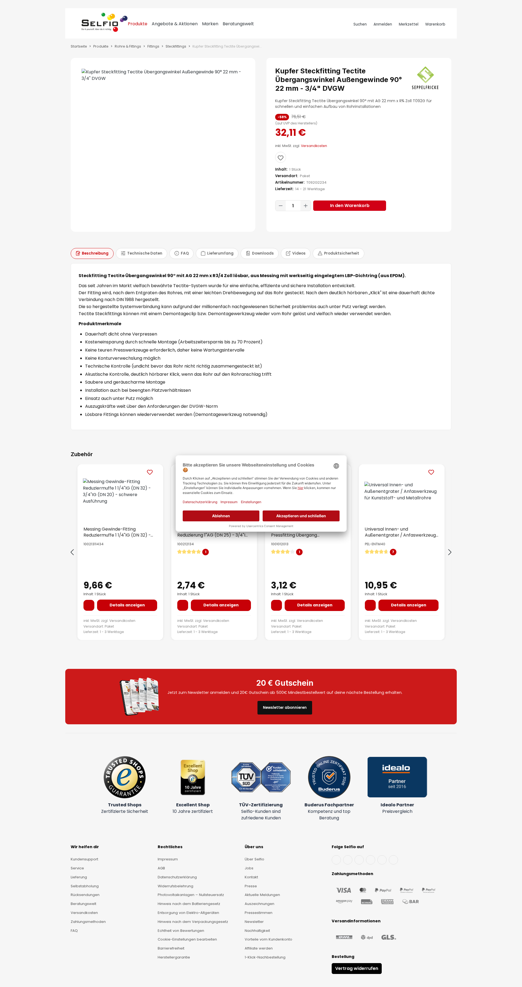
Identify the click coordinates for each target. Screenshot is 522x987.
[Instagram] (359, 859)
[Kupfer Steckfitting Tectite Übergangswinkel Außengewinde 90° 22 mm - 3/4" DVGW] (163, 75)
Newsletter (254, 921)
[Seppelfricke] (426, 78)
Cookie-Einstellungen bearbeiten (187, 939)
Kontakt (251, 877)
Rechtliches (170, 847)
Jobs (249, 868)
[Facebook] (336, 859)
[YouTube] (347, 859)
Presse (251, 886)
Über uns (254, 847)
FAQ (74, 930)
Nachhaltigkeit (257, 930)
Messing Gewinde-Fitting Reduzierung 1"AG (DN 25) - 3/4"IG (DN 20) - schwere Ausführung (213, 532)
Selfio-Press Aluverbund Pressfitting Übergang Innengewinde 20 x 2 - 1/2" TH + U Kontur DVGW (305, 532)
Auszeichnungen (259, 903)
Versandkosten (314, 145)
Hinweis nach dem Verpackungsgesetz (193, 921)
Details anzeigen (127, 605)
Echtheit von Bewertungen (181, 930)
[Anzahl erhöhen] (305, 205)
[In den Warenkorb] (88, 605)
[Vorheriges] (72, 552)
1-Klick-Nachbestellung (265, 957)
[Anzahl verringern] (280, 205)
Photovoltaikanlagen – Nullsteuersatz (191, 894)
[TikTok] (382, 859)
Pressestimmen (258, 912)
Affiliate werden (259, 948)
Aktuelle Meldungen (262, 894)
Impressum (168, 859)
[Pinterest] (393, 859)
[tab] (92, 253)
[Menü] (76, 24)
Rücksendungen (85, 894)
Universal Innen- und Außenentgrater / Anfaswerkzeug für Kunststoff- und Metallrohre (400, 532)
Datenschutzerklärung (177, 877)
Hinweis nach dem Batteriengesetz (189, 903)
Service (77, 868)
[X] (370, 859)
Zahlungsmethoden (88, 921)
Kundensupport (84, 859)
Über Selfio (254, 859)
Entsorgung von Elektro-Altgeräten (188, 912)
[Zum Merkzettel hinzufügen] (280, 157)
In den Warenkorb (349, 205)
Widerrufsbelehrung (175, 886)
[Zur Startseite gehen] (104, 24)
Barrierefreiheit (171, 948)
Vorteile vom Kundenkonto (268, 939)
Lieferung (79, 877)
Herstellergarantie (174, 957)
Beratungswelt (83, 903)
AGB (161, 868)
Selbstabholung (85, 886)
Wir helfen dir (85, 847)
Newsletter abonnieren (285, 707)
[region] (163, 145)
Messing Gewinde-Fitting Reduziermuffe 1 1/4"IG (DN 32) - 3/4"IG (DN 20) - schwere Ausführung (117, 532)
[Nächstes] (450, 552)
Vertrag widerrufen (356, 968)
